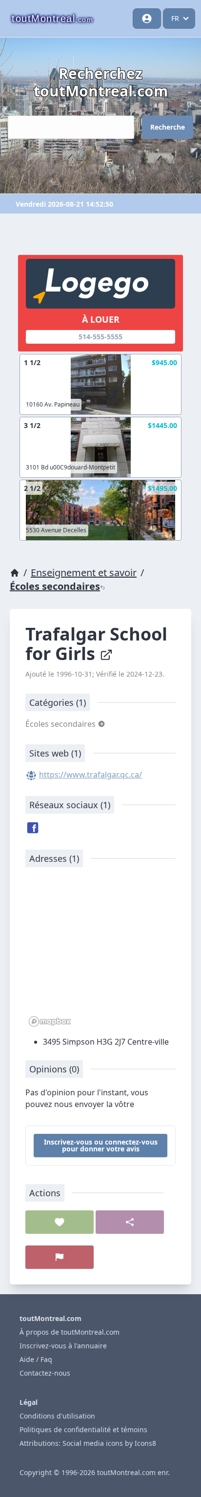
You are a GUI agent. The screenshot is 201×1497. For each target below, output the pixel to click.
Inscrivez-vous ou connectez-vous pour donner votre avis (101, 1145)
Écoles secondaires (55, 586)
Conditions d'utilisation (57, 1415)
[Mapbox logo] (49, 1021)
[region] (100, 952)
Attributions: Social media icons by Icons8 (88, 1443)
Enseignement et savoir (84, 572)
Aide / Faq (36, 1359)
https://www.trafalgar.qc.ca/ (90, 774)
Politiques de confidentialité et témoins (83, 1429)
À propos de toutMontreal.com (70, 1332)
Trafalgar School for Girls (96, 643)
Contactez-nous (45, 1373)
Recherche (167, 127)
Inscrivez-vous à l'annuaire (63, 1345)
